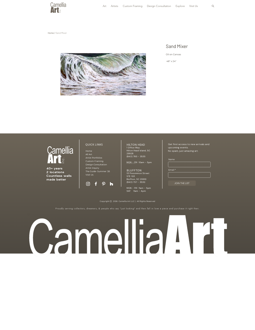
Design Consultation (96, 164)
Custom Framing (94, 161)
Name (171, 159)
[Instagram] (88, 183)
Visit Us (89, 174)
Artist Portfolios (94, 157)
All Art (89, 154)
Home (51, 32)
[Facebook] (95, 183)
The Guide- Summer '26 (96, 171)
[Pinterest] (103, 183)
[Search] (213, 6)
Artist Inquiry (92, 168)
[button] (104, 6)
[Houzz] (111, 183)
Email (171, 170)
